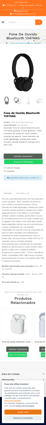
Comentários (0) (22, 193)
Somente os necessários (23, 418)
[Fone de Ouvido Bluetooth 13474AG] (6, 100)
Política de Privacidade (25, 406)
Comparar (10, 171)
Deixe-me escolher (12, 401)
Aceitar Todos (23, 412)
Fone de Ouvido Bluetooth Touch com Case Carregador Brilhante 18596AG (17, 342)
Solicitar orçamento (23, 156)
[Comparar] (19, 337)
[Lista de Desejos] (15, 337)
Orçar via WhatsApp (23, 162)
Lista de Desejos (13, 168)
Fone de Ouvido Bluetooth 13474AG (25, 43)
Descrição (8, 193)
